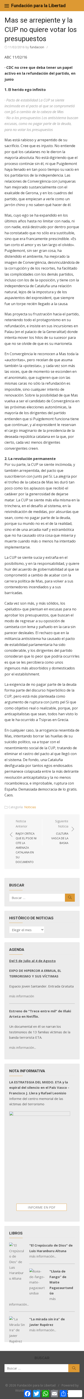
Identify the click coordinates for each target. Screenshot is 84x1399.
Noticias (30, 807)
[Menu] (6, 5)
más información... (22, 1047)
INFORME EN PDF (41, 1207)
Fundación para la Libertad (38, 5)
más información (21, 996)
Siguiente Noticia (59, 832)
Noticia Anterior (26, 841)
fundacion (37, 47)
